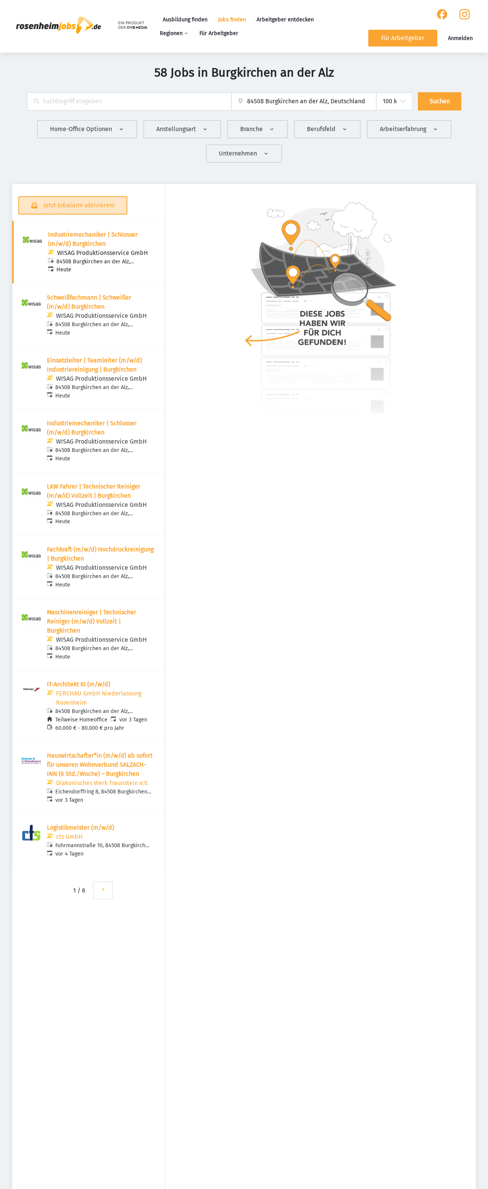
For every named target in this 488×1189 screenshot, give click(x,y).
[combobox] (129, 101)
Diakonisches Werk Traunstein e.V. (102, 783)
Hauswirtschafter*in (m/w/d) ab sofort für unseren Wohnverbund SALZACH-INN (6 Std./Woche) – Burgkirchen (99, 764)
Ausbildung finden (185, 19)
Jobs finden (232, 19)
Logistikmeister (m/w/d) (80, 827)
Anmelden (460, 38)
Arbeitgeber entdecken (285, 19)
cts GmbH (69, 836)
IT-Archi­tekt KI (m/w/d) (78, 684)
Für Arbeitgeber (218, 33)
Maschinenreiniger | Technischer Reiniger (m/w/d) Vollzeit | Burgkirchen (91, 621)
